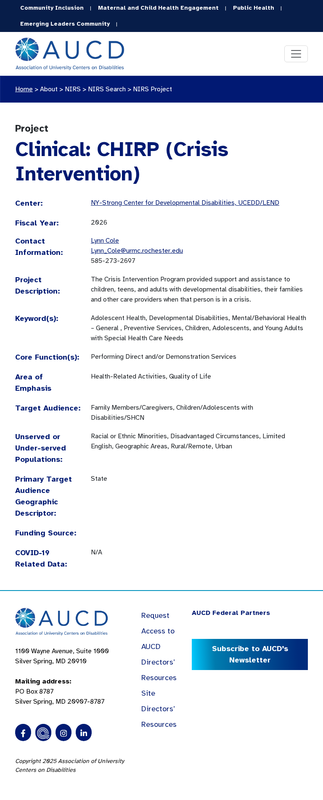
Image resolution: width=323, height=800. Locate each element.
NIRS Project (152, 89)
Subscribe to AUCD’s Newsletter (250, 654)
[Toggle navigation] (296, 53)
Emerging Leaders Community (65, 23)
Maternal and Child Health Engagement (158, 7)
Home (24, 89)
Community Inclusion (52, 7)
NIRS (73, 89)
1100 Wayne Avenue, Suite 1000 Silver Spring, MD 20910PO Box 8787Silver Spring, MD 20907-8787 (62, 676)
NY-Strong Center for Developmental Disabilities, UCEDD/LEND (185, 203)
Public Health (253, 7)
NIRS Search (107, 89)
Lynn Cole (105, 240)
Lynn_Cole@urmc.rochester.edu (137, 250)
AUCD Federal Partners (231, 613)
